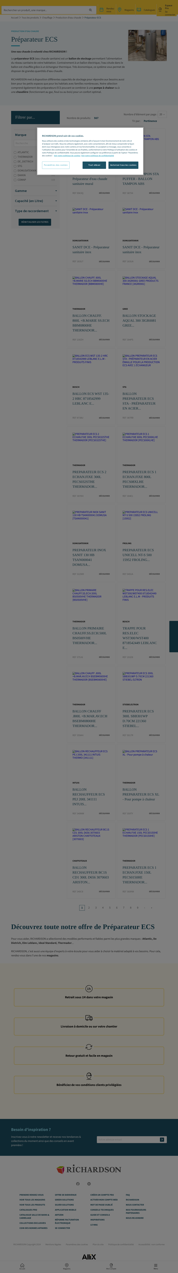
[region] (90, 151)
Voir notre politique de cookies (67, 155)
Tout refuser (94, 165)
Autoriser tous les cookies (123, 165)
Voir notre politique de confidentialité (97, 155)
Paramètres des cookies (56, 165)
